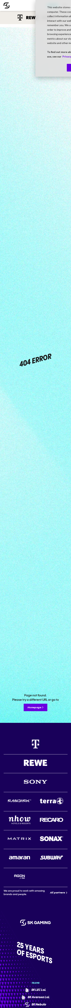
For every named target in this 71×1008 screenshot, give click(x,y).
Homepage (34, 707)
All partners (57, 892)
